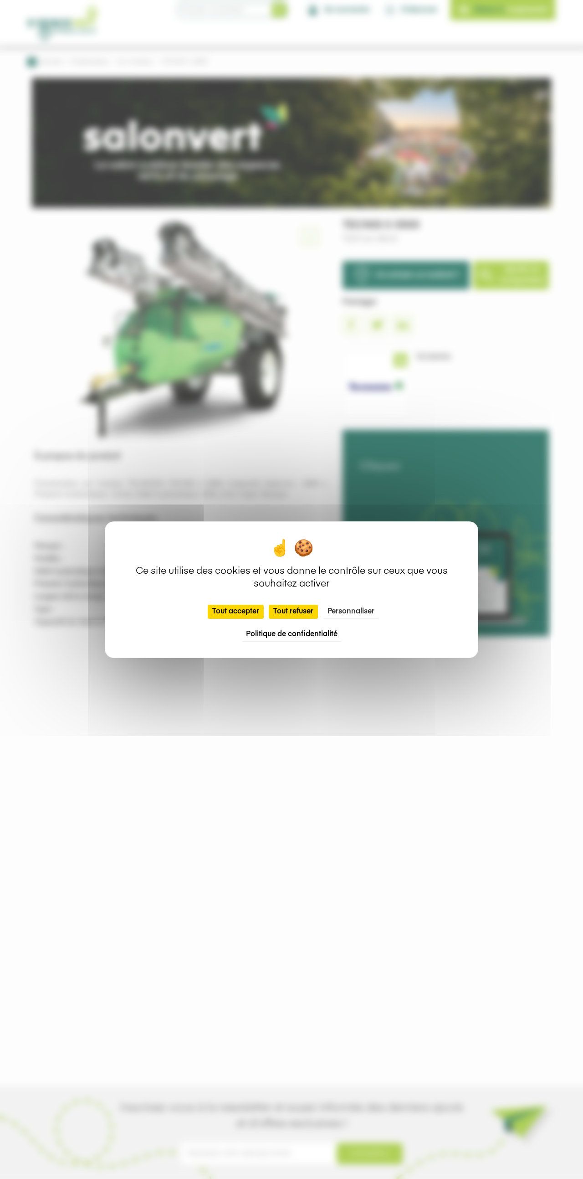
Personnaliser (350, 611)
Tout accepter (235, 611)
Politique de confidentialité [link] (292, 634)
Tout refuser (293, 611)
